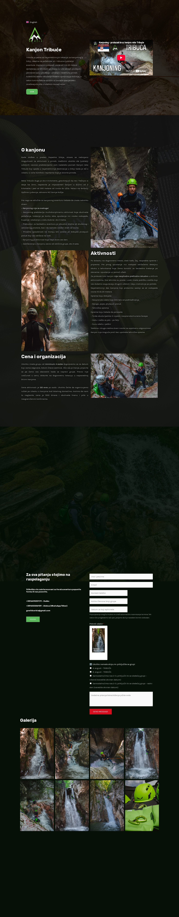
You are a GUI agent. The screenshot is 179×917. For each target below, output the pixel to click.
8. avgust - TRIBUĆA (102, 672)
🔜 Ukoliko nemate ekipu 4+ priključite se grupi (112, 664)
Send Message (100, 711)
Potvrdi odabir (97, 624)
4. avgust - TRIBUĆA (102, 668)
